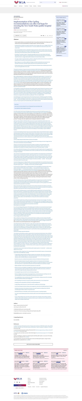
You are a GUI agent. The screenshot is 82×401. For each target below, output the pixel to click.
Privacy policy (29, 386)
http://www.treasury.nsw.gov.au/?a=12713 (42, 332)
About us (29, 378)
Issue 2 (18, 19)
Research (27, 361)
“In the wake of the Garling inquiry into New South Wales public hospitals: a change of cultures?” (32, 220)
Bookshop (19, 385)
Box (19, 82)
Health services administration (18, 17)
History (29, 384)
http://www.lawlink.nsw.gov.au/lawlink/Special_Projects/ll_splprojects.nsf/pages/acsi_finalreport (36, 327)
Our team (29, 381)
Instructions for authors (42, 378)
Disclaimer (33, 386)
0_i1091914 (27, 337)
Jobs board (40, 384)
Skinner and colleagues (33, 170)
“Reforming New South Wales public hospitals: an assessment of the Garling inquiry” (37, 219)
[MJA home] (18, 379)
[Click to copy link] (52, 35)
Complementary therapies (60, 28)
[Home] (24, 2)
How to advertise (41, 381)
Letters (58, 29)
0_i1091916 (28, 339)
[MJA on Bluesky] (17, 382)
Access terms (38, 386)
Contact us (29, 379)
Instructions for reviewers (43, 379)
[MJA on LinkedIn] (19, 382)
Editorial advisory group (31, 382)
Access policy (41, 382)
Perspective (27, 352)
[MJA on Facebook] (15, 382)
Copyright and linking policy (44, 386)
